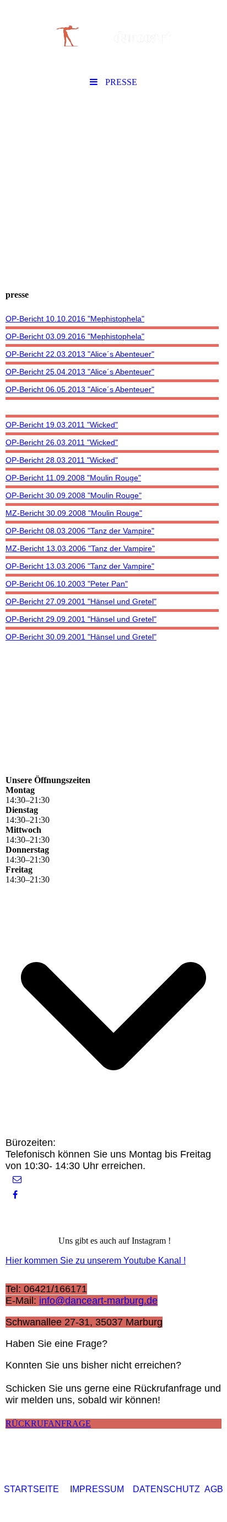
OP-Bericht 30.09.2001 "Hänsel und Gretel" (81, 636)
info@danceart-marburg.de (98, 1300)
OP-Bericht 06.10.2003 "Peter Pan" (67, 583)
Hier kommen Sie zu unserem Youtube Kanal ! (96, 1260)
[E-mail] (16, 1179)
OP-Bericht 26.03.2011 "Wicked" (62, 442)
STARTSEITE (31, 1489)
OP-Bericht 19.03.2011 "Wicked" (62, 424)
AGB (213, 1489)
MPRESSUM (98, 1489)
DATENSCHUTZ (166, 1489)
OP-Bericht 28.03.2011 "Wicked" (62, 460)
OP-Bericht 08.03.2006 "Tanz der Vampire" (80, 530)
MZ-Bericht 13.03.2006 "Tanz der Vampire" (80, 548)
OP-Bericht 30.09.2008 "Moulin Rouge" (74, 495)
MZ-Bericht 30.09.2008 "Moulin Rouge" (74, 513)
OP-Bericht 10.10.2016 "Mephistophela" (75, 318)
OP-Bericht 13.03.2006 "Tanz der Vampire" (80, 566)
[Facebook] (14, 1194)
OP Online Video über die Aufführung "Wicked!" (88, 407)
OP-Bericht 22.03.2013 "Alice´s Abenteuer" (80, 354)
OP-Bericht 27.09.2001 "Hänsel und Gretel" (81, 601)
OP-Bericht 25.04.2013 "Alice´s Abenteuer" (80, 371)
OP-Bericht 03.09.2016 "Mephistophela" (75, 336)
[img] (113, 36)
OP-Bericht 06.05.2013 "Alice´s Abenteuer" (80, 389)
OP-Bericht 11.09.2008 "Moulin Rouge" (73, 477)
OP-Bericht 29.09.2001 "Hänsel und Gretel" (81, 619)
